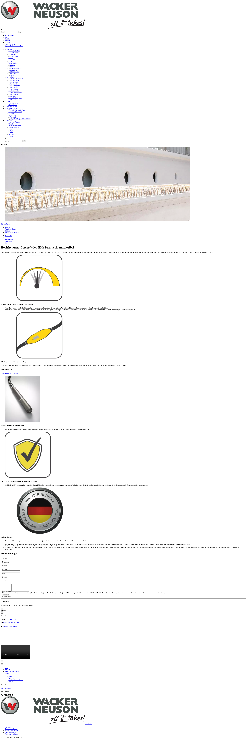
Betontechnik (14, 52)
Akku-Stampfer (13, 84)
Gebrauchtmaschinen (11, 106)
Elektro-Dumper (13, 94)
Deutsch (12, 46)
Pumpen (12, 75)
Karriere (7, 42)
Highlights (8, 227)
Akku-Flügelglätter (14, 82)
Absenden (6, 594)
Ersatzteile (11, 113)
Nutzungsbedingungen (11, 730)
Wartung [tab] (3, 373)
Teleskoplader (12, 63)
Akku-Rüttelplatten (14, 86)
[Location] (2, 695)
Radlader (11, 61)
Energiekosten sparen (15, 98)
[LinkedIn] (12, 695)
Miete (8, 101)
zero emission (11, 77)
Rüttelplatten (14, 56)
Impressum (8, 727)
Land (4, 573)
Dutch (21, 46)
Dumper (12, 65)
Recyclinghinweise (10, 732)
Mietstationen (12, 105)
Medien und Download (12, 232)
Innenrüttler (8, 241)
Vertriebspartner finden (10, 626)
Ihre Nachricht (6, 591)
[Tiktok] (8, 695)
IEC (6, 243)
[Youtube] (10, 695)
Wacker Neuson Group (12, 671)
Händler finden (9, 35)
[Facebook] (6, 695)
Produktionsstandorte (14, 126)
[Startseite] (43, 28)
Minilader (11, 66)
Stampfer (13, 54)
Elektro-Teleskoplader (15, 92)
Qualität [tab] (15, 373)
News (10, 129)
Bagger (12, 59)
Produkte (9, 49)
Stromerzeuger (12, 70)
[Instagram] (4, 695)
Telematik (13, 117)
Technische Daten (10, 229)
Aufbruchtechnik (15, 68)
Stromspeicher (14, 72)
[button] (10, 44)
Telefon (4, 581)
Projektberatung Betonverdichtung (20, 119)
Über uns (9, 120)
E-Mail (4, 577)
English (7, 46)
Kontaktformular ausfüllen (11, 622)
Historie (10, 124)
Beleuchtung (12, 73)
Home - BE (8, 236)
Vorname (5, 558)
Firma (4, 566)
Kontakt (7, 39)
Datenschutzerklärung (11, 729)
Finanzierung (12, 115)
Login (6, 37)
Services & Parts (12, 108)
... (5, 237)
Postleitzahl (6, 569)
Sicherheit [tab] (9, 373)
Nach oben (89, 724)
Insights (10, 131)
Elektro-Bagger (13, 89)
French (17, 46)
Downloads (12, 134)
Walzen (10, 58)
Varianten (7, 231)
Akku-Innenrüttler (13, 80)
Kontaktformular (6, 688)
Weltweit (7, 40)
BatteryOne (12, 99)
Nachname (6, 562)
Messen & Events (13, 127)
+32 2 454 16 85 (11, 619)
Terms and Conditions (11, 734)
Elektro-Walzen (13, 87)
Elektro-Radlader (13, 91)
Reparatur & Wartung (15, 112)
